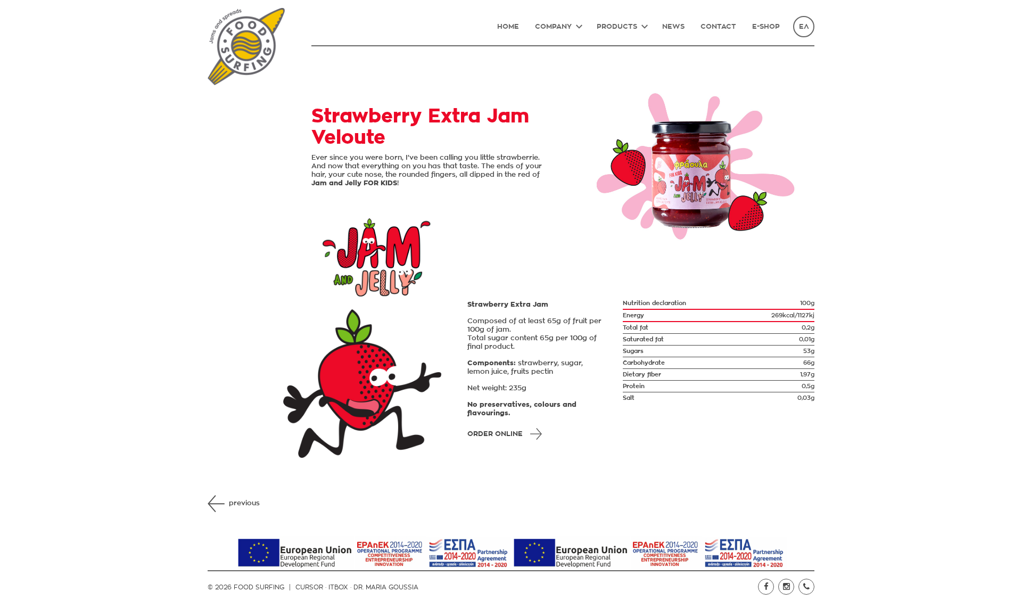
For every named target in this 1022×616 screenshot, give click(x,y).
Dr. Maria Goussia (385, 587)
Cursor (309, 587)
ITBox (338, 587)
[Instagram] (786, 587)
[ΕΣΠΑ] (373, 553)
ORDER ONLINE (495, 434)
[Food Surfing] (246, 46)
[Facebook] (766, 587)
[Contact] (806, 587)
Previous (244, 503)
